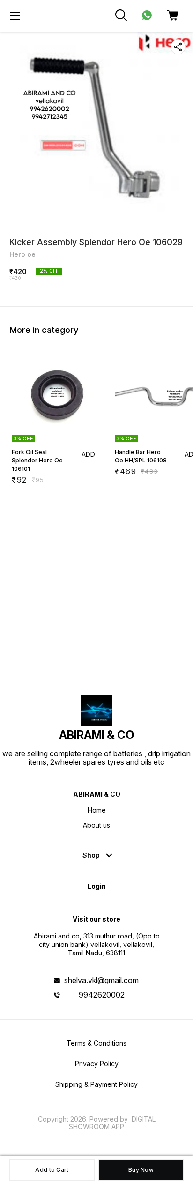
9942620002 (102, 995)
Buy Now (141, 1169)
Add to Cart (51, 1169)
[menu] (15, 16)
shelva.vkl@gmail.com (101, 980)
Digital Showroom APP (112, 1122)
